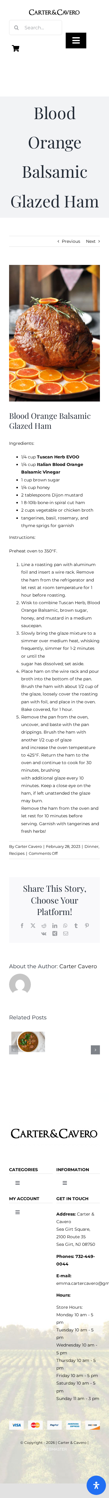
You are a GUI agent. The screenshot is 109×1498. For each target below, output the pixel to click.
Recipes (17, 853)
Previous (71, 241)
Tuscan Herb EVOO (58, 457)
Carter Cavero (28, 846)
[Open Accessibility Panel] (96, 1485)
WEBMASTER (54, 1449)
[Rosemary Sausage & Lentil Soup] (28, 1030)
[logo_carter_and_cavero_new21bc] (54, 6)
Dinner (91, 846)
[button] (13, 1049)
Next (91, 241)
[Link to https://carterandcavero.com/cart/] (15, 48)
